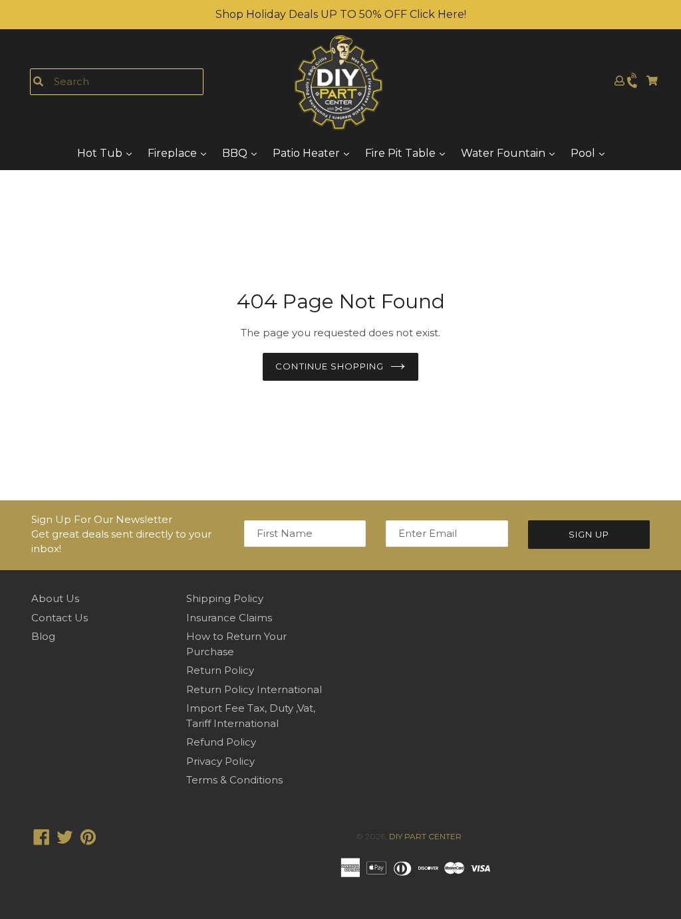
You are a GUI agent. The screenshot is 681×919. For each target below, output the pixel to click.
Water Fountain (504, 153)
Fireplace (174, 153)
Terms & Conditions (234, 779)
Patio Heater (307, 153)
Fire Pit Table (401, 153)
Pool (584, 153)
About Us (55, 598)
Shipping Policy (224, 598)
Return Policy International (254, 689)
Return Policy (220, 670)
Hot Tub (101, 153)
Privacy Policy (220, 761)
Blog (43, 636)
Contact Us (59, 617)
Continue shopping (329, 366)
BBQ (236, 153)
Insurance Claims (229, 617)
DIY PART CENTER (425, 836)
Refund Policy (221, 742)
